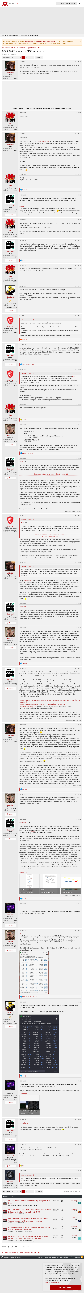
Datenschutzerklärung (52, 1282)
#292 (79, 794)
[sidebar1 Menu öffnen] (79, 3)
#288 (79, 603)
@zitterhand (23, 1123)
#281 (79, 344)
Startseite (77, 1257)
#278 (79, 265)
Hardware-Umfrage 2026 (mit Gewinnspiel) (40, 41)
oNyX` (5, 54)
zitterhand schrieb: (26, 320)
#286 (79, 515)
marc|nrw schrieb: (26, 1175)
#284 (79, 425)
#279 (79, 286)
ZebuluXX (74, 1202)
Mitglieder (24, 35)
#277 (79, 241)
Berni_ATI (74, 1237)
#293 (79, 819)
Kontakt (40, 1257)
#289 (79, 628)
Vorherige (7, 57)
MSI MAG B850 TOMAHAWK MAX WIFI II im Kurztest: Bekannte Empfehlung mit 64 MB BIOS (29, 1210)
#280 (79, 316)
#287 (79, 562)
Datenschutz (64, 1257)
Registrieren (34, 35)
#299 (79, 1144)
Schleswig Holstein (12, 307)
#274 (79, 174)
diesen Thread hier (43, 141)
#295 (79, 930)
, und (32, 997)
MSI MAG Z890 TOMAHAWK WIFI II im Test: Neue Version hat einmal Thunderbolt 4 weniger (28, 1219)
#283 (79, 404)
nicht (21, 350)
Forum (4, 35)
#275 (79, 195)
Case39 (75, 1211)
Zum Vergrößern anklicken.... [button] (50, 536)
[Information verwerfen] (80, 41)
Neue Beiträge (13, 35)
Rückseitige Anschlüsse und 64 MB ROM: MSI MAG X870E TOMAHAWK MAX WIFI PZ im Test (28, 1237)
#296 (79, 1002)
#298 (79, 1119)
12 (29, 57)
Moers (15, 922)
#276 (79, 220)
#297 (79, 1081)
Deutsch (19, 1257)
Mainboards (33, 1205)
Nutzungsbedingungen (52, 1257)
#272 (79, 113)
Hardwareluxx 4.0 (8, 1257)
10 (23, 57)
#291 (79, 725)
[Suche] (58, 4)
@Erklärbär (23, 607)
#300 (79, 1171)
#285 (79, 458)
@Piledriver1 (27, 580)
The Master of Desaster (15, 1205)
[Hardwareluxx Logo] (12, 3)
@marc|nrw (23, 934)
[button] (7, 35)
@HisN (21, 206)
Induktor (74, 1228)
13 (32, 57)
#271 (79, 62)
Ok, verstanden (65, 1287)
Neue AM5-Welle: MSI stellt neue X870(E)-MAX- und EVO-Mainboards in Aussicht (29, 1228)
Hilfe (70, 1257)
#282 (79, 369)
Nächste (38, 57)
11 (26, 57)
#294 (79, 904)
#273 (79, 134)
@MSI (21, 462)
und (28, 364)
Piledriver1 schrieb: (26, 373)
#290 (79, 668)
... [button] (15, 57)
